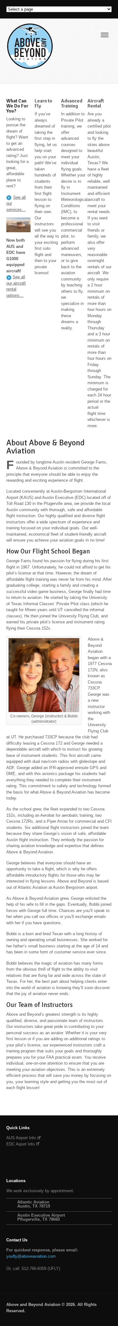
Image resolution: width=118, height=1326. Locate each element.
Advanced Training (71, 103)
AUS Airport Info (21, 1137)
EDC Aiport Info (20, 1144)
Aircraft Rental (95, 103)
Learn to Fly (43, 103)
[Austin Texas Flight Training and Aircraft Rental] (29, 66)
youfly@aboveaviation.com (31, 1256)
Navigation (105, 35)
